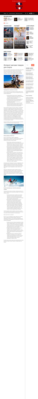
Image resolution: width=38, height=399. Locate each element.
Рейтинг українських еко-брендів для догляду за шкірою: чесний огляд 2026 (20, 42)
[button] (33, 16)
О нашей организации (12, 13)
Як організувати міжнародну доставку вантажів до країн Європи (30, 92)
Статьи (5, 30)
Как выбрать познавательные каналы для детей (7, 32)
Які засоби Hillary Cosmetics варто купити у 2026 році (21, 19)
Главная (5, 13)
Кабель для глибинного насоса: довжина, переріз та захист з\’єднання (31, 58)
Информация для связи (19, 13)
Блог (7, 13)
